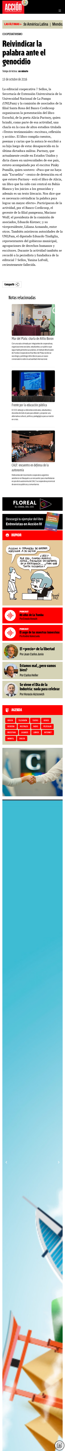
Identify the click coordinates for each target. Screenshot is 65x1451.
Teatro (35, 721)
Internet (48, 733)
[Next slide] (58, 1162)
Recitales (24, 727)
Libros (36, 733)
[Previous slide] (6, 1162)
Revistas (11, 727)
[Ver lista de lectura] (59, 1445)
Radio (35, 727)
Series (46, 721)
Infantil (10, 739)
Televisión (22, 721)
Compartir (9, 284)
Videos (10, 721)
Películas (47, 727)
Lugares (24, 733)
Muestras (11, 733)
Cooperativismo (12, 34)
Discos (22, 739)
